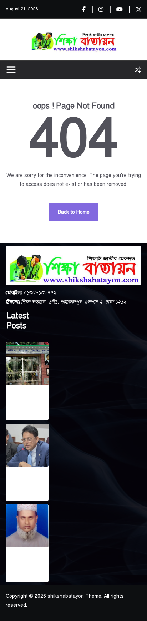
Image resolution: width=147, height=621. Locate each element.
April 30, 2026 (21, 415)
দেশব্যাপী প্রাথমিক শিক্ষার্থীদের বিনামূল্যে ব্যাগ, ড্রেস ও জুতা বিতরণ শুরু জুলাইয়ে (27, 482)
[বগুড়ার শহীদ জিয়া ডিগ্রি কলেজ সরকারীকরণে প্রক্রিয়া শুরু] (27, 363)
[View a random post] (137, 69)
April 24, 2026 (21, 577)
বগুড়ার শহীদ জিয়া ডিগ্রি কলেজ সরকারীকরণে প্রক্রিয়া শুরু (25, 401)
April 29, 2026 (21, 496)
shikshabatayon (65, 596)
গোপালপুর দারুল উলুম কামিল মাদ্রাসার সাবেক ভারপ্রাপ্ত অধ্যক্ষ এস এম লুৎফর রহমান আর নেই (26, 563)
